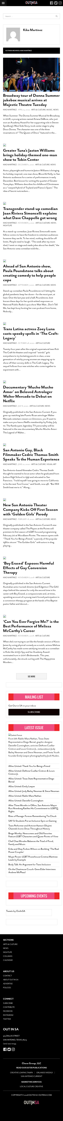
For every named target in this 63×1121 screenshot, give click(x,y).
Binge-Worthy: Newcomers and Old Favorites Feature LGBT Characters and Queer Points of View (33, 835)
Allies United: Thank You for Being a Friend (29, 766)
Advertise (8, 983)
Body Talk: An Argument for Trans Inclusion (29, 864)
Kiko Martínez (32, 30)
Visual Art (51, 464)
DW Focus (31, 3)
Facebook (8, 1011)
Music (49, 109)
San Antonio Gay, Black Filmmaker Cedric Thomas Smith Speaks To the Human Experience (31, 455)
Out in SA (31, 1103)
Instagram (8, 1015)
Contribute (9, 1007)
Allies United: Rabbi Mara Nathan (24, 795)
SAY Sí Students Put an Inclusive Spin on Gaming (32, 820)
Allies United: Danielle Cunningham (25, 800)
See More (31, 676)
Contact (7, 976)
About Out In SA (10, 979)
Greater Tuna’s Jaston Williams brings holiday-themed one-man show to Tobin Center (30, 155)
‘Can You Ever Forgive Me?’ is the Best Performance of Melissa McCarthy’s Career (31, 626)
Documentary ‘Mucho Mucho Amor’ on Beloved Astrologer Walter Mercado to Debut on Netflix (28, 394)
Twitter (7, 1019)
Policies (7, 987)
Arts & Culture (38, 109)
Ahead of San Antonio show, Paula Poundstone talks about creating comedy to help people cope (29, 273)
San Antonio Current (31, 1076)
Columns (7, 956)
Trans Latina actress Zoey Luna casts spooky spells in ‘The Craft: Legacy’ (31, 333)
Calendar (8, 960)
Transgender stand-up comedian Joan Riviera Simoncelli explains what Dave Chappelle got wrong (30, 213)
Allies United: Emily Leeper (21, 786)
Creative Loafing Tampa (21, 1072)
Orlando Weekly (44, 1072)
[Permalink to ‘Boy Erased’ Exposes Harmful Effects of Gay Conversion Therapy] (4, 558)
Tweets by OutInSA (15, 911)
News (56, 109)
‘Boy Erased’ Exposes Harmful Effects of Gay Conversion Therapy (28, 568)
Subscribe (34, 712)
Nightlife (7, 225)
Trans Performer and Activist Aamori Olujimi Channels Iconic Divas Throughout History (30, 827)
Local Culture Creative (31, 1086)
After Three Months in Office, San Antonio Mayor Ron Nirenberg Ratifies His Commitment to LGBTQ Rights (33, 808)
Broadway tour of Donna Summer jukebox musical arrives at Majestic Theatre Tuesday (31, 100)
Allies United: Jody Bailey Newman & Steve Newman (33, 791)
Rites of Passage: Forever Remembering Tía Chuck (32, 816)
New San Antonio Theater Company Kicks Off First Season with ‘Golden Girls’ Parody (30, 509)
